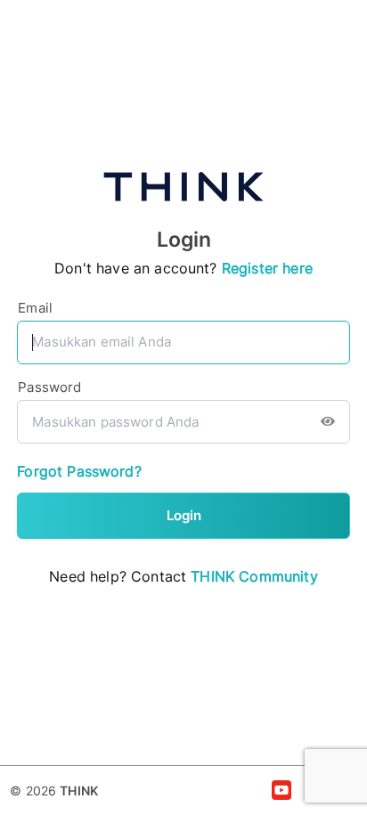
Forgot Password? (79, 471)
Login (184, 515)
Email (35, 307)
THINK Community (254, 576)
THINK (79, 790)
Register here (267, 268)
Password (49, 387)
